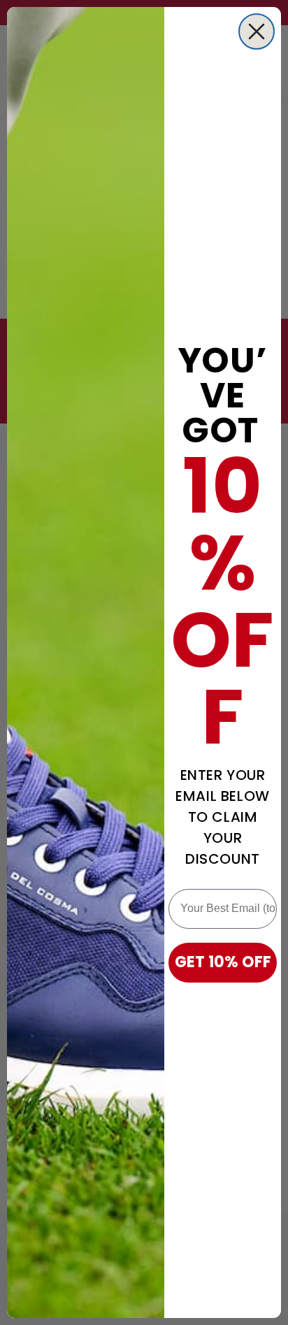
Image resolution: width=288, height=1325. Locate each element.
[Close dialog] (256, 31)
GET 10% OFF (223, 962)
